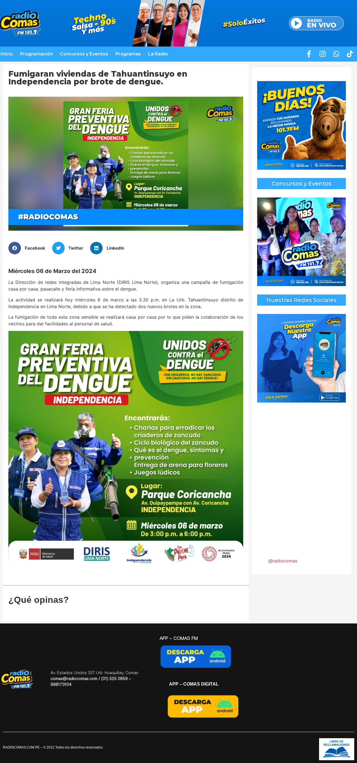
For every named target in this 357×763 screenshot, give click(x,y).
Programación (36, 54)
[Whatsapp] (336, 54)
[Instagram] (323, 54)
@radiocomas (282, 561)
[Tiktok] (350, 54)
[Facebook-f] (309, 54)
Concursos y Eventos (84, 54)
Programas (128, 54)
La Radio (158, 54)
